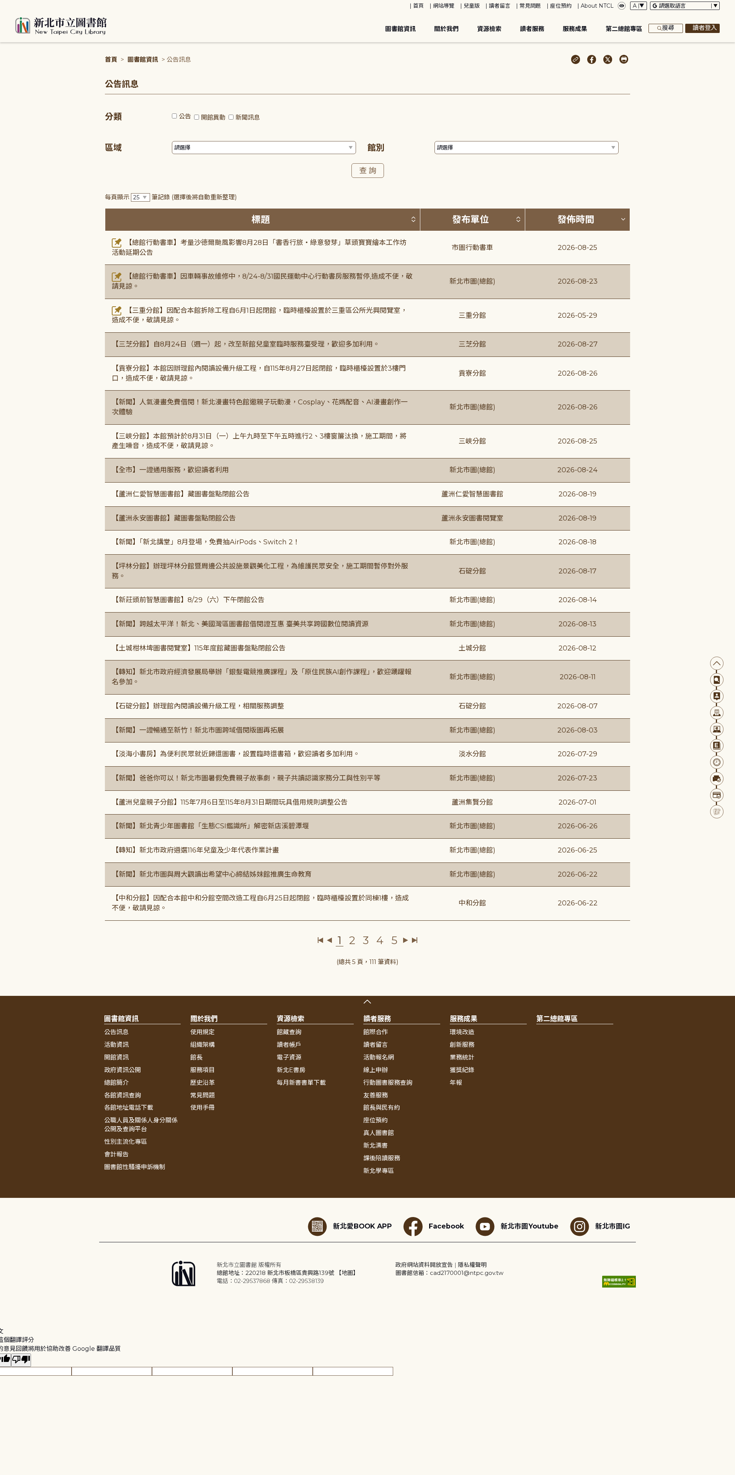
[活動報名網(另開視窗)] (717, 811)
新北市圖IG (612, 1226)
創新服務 (462, 1044)
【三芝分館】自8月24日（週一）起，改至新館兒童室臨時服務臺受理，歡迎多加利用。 (246, 344)
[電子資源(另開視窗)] (717, 729)
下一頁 (405, 940)
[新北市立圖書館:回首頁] (61, 26)
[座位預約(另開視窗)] (717, 778)
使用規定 (202, 1032)
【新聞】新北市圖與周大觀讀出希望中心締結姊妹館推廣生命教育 (212, 874)
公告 (185, 116)
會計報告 (116, 1154)
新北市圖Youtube (530, 1226)
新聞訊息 (247, 117)
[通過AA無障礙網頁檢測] (619, 1282)
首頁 (418, 5)
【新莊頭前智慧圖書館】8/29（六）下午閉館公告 (188, 600)
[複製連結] (575, 60)
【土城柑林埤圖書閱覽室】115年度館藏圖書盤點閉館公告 (199, 648)
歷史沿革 (202, 1082)
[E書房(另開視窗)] (717, 745)
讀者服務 (532, 29)
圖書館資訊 (400, 29)
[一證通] (717, 795)
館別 (376, 148)
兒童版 (472, 5)
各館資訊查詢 (122, 1095)
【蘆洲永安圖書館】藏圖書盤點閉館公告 (174, 518)
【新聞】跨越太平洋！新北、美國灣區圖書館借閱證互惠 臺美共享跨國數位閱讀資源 (240, 624)
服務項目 (202, 1070)
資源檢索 (489, 29)
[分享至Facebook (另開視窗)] (591, 60)
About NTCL (597, 5)
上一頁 (329, 940)
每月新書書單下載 (301, 1082)
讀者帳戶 (289, 1044)
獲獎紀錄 (462, 1070)
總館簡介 (116, 1082)
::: (3, 5)
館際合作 (375, 1032)
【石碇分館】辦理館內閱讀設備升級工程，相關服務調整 (198, 706)
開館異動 (213, 117)
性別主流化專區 (125, 1141)
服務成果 (575, 29)
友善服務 (375, 1095)
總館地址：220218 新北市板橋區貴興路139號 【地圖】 (288, 1272)
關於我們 (446, 29)
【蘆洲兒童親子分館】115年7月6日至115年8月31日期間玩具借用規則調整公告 (230, 802)
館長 (196, 1057)
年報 (456, 1082)
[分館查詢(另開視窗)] (717, 712)
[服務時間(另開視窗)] (717, 762)
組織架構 (202, 1044)
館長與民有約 (381, 1107)
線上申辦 (375, 1070)
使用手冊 (202, 1107)
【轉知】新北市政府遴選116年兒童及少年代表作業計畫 (195, 850)
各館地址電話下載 (128, 1107)
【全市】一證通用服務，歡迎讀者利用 (170, 470)
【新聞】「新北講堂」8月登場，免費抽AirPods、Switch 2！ (206, 542)
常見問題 (530, 5)
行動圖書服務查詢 (387, 1082)
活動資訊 (116, 1044)
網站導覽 (443, 5)
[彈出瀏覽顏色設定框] (622, 6)
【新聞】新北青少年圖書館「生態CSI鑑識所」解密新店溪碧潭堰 (210, 826)
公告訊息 (116, 1032)
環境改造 (462, 1032)
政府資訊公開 (122, 1070)
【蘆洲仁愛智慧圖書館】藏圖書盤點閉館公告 (181, 494)
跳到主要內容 (19, 5)
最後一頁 (414, 940)
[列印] (623, 60)
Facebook (446, 1226)
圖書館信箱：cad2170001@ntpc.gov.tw (449, 1272)
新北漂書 (375, 1145)
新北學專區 (378, 1170)
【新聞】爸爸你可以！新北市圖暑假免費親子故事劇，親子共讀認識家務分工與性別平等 (246, 778)
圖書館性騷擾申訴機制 (134, 1167)
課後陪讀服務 (381, 1158)
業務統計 (462, 1057)
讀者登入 (705, 27)
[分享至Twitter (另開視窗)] (607, 60)
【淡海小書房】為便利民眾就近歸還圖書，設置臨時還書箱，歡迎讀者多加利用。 (236, 754)
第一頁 (320, 940)
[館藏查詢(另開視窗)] (717, 680)
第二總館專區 (624, 29)
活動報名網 (378, 1057)
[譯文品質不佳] (21, 1360)
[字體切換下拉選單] (638, 6)
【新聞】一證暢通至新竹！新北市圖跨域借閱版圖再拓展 (198, 730)
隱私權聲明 (472, 1264)
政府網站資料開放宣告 (424, 1264)
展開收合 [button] (367, 1001)
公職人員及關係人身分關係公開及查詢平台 (141, 1125)
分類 (113, 117)
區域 (113, 148)
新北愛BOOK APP (362, 1226)
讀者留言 (499, 5)
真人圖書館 (378, 1133)
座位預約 (561, 5)
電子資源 (289, 1057)
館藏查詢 (289, 1032)
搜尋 (668, 27)
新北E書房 (291, 1070)
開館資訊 (116, 1057)
